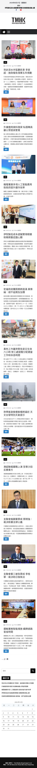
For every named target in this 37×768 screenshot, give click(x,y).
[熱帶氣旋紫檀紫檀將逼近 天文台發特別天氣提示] (18, 391)
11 (13, 717)
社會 (5, 459)
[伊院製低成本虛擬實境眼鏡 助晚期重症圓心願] (18, 214)
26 (18, 725)
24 (8, 725)
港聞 (5, 62)
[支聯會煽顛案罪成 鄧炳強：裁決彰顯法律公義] (18, 499)
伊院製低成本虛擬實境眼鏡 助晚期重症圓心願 (18, 236)
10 (8, 717)
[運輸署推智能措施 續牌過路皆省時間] (18, 608)
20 (23, 721)
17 (8, 721)
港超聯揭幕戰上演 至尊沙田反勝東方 (18, 468)
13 (23, 717)
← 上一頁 (5, 659)
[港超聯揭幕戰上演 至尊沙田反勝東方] (18, 446)
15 (32, 717)
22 (32, 721)
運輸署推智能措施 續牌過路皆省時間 (18, 630)
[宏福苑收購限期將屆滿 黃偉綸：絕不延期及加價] (18, 269)
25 (13, 725)
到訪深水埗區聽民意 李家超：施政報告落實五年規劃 (18, 71)
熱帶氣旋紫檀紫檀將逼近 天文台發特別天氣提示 (18, 413)
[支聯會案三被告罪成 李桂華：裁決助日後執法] (18, 553)
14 (28, 717)
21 (28, 721)
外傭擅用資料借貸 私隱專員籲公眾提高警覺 (18, 128)
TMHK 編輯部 (17, 66)
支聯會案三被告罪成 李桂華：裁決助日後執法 (17, 575)
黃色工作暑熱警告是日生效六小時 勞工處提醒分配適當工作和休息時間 (18, 352)
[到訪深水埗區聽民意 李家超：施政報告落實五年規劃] (18, 49)
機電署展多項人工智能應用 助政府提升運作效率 (19, 8)
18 (13, 721)
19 (18, 721)
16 (3, 721)
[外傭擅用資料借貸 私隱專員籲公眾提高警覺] (18, 107)
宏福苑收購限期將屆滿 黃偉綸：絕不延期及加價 (18, 290)
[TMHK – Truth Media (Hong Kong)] (4, 32)
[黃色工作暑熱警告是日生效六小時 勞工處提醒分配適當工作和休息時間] (18, 329)
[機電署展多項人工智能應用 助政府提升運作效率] (18, 164)
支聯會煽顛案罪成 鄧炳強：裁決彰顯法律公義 (18, 520)
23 (3, 725)
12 (18, 717)
